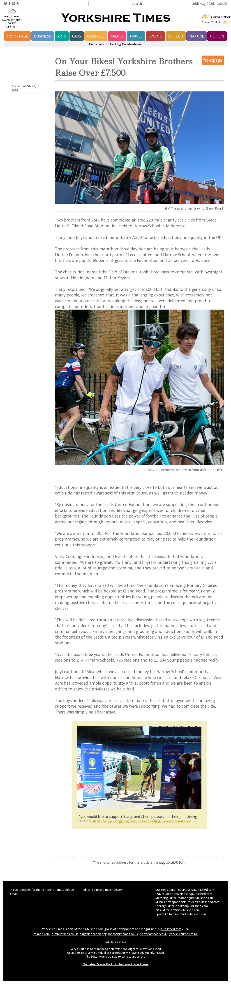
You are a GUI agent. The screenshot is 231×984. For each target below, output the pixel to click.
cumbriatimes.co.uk (64, 934)
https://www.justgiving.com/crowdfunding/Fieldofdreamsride (141, 821)
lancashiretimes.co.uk (123, 934)
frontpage (17, 36)
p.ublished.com (170, 929)
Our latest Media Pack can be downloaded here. (116, 964)
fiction (217, 36)
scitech (175, 36)
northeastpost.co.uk (153, 934)
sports (155, 36)
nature (196, 36)
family (117, 36)
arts (61, 36)
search (137, 3)
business (42, 36)
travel (136, 36)
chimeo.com (41, 934)
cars (76, 36)
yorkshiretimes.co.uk (183, 934)
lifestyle (96, 36)
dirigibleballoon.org (93, 934)
